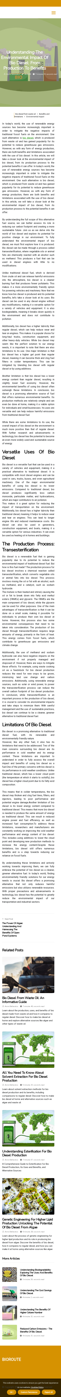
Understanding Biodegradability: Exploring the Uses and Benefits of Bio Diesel (36, 1272)
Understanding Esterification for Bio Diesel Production (27, 1153)
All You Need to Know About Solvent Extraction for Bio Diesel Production (25, 1076)
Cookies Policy (36, 1387)
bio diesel (28, 137)
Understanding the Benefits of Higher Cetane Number (35, 1311)
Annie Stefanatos (13, 74)
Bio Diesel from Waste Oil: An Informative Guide (23, 1000)
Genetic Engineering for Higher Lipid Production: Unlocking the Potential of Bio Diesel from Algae (27, 1223)
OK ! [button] (11, 1392)
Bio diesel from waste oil (25, 114)
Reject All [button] (49, 1392)
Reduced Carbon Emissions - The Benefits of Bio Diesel (36, 1330)
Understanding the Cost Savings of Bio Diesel (36, 1292)
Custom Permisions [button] (29, 1392)
